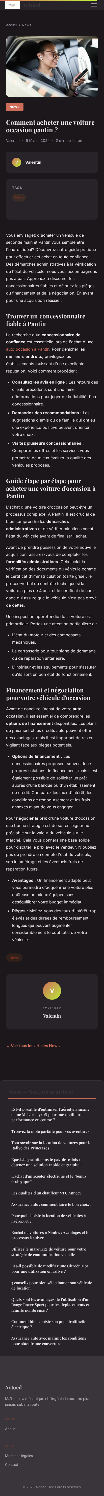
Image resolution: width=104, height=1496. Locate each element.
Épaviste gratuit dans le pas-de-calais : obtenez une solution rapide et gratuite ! (46, 1162)
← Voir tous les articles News (33, 1045)
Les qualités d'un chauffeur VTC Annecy (46, 1192)
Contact (11, 1464)
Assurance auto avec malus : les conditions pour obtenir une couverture (48, 1341)
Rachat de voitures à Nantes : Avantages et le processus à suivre (50, 1235)
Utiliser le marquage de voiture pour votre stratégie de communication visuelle (48, 1251)
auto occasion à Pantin (27, 349)
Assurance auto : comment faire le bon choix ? (51, 1204)
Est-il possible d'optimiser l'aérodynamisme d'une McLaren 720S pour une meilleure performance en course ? (50, 1115)
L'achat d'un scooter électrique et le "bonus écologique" (48, 1179)
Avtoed (31, 5)
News (26, 25)
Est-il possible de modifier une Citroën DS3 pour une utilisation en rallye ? (50, 1268)
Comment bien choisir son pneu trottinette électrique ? (48, 1324)
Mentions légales (19, 1455)
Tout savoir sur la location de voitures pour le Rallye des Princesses (51, 1145)
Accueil (11, 25)
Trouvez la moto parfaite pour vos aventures (50, 1131)
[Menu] (94, 5)
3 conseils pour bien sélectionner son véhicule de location (51, 1285)
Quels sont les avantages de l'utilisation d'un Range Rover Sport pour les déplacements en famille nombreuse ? (50, 1305)
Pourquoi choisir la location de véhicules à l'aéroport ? (48, 1218)
